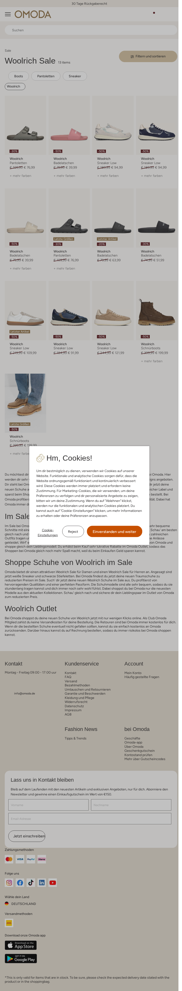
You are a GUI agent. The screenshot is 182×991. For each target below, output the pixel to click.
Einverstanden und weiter (114, 531)
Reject (73, 531)
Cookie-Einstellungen (48, 532)
